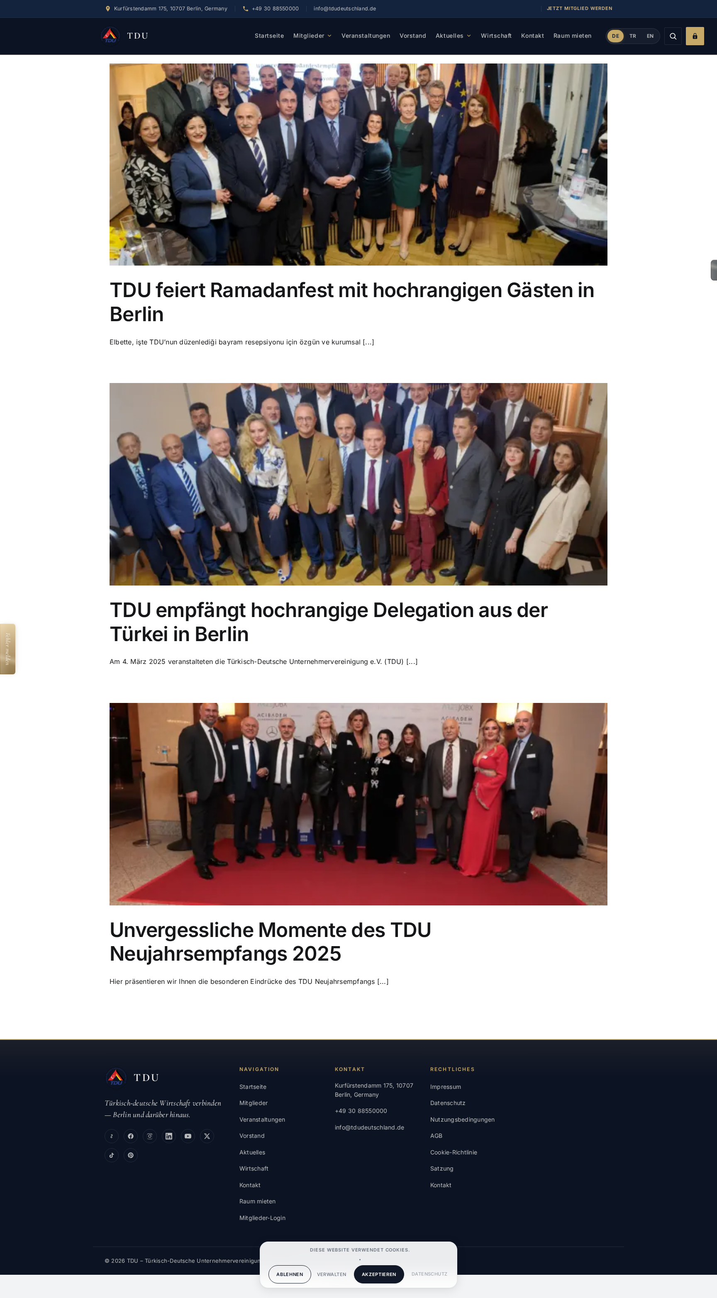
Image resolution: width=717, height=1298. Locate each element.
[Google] (112, 1136)
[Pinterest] (131, 1155)
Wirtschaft (496, 35)
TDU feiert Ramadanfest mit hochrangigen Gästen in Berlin (352, 302)
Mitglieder (308, 35)
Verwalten (331, 1274)
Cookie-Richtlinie (453, 1152)
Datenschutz (430, 1274)
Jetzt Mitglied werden (579, 8)
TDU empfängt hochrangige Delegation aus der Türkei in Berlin (329, 622)
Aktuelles (450, 35)
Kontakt (532, 35)
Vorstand (413, 35)
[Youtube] (188, 1136)
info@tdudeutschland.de (345, 8)
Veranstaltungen (365, 35)
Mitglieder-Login (262, 1217)
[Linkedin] (169, 1136)
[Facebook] (131, 1136)
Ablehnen (289, 1274)
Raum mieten (573, 35)
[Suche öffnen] (673, 36)
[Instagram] (150, 1136)
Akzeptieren (379, 1274)
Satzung (442, 1168)
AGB (436, 1135)
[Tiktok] (112, 1155)
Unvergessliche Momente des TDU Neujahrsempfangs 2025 (270, 941)
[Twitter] (207, 1136)
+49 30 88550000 (361, 1110)
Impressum (445, 1086)
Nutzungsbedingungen (462, 1119)
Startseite (269, 35)
